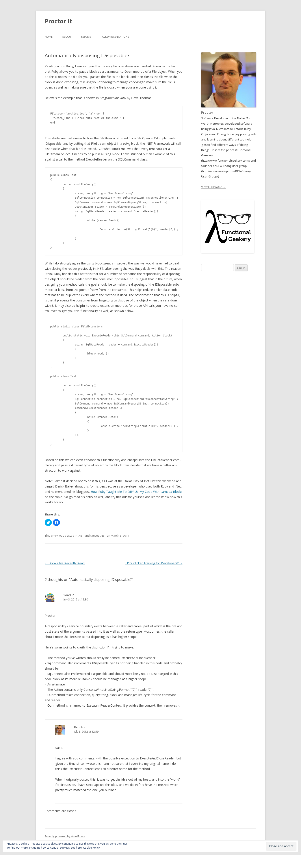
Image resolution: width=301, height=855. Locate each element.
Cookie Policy (91, 847)
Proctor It (58, 21)
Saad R (68, 595)
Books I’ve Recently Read (65, 563)
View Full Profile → (213, 187)
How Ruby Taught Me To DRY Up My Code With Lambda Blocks (136, 491)
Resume (86, 37)
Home (48, 37)
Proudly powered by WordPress (65, 836)
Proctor (80, 727)
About (66, 37)
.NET (81, 535)
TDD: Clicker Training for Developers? (153, 563)
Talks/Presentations (114, 37)
